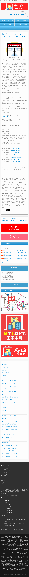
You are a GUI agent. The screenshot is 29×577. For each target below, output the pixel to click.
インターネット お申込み (14, 227)
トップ (2, 536)
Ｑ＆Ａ (3, 24)
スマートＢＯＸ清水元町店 (6, 512)
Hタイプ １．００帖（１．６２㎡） (10, 396)
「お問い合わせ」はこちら (16, 159)
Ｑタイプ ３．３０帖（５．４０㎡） (10, 421)
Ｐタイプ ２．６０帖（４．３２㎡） (10, 418)
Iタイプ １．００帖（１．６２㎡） (9, 399)
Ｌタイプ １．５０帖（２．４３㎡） (10, 407)
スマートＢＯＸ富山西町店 (6, 510)
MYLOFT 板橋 (4, 502)
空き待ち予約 (23, 544)
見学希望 (11, 24)
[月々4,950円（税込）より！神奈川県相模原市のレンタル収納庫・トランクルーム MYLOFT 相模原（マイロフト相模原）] (14, 6)
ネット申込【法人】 (14, 544)
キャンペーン (14, 236)
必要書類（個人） (6, 442)
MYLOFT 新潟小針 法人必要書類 (9, 432)
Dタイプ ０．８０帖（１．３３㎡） (10, 386)
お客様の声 (4, 369)
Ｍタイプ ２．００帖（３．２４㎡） (10, 410)
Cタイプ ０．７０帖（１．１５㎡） (10, 380)
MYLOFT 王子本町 (5, 500)
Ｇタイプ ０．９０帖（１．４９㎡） (10, 394)
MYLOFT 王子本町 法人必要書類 (9, 448)
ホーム (3, 20)
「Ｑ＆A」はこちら (14, 154)
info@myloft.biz (22, 16)
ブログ (9, 541)
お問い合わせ (19, 539)
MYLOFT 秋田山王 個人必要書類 (9, 423)
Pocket (12, 210)
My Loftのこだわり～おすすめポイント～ (17, 543)
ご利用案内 (18, 20)
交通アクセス (18, 24)
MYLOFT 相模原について (7, 372)
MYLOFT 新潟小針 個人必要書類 (9, 429)
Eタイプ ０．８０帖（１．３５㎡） (10, 388)
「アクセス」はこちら (15, 161)
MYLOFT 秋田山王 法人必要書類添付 (10, 426)
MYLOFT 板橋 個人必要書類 (8, 437)
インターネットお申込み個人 (8, 361)
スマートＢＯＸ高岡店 (5, 508)
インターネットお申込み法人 (8, 364)
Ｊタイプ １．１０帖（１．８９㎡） (10, 402)
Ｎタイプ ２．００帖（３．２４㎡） (10, 413)
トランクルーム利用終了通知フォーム (10, 440)
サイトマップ (20, 541)
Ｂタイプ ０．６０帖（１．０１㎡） (10, 383)
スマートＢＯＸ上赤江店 (6, 506)
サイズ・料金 (11, 20)
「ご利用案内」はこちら (15, 157)
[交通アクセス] (14, 301)
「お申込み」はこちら (15, 150)
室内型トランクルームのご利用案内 (12, 536)
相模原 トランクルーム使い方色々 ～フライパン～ (14, 218)
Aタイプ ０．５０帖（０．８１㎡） (10, 378)
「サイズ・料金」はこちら (16, 148)
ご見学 (6, 537)
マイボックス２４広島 (5, 504)
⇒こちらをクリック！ (7, 116)
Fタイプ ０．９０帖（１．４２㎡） (10, 391)
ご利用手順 (14, 284)
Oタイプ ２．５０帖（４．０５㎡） (10, 415)
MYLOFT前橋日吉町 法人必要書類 (9, 456)
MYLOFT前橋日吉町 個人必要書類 (9, 453)
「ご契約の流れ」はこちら (16, 152)
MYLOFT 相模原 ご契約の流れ (16, 537)
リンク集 (4, 375)
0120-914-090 (17, 14)
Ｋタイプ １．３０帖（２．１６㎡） (10, 405)
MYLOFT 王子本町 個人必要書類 (9, 445)
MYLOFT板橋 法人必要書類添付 (9, 434)
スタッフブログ (5, 367)
